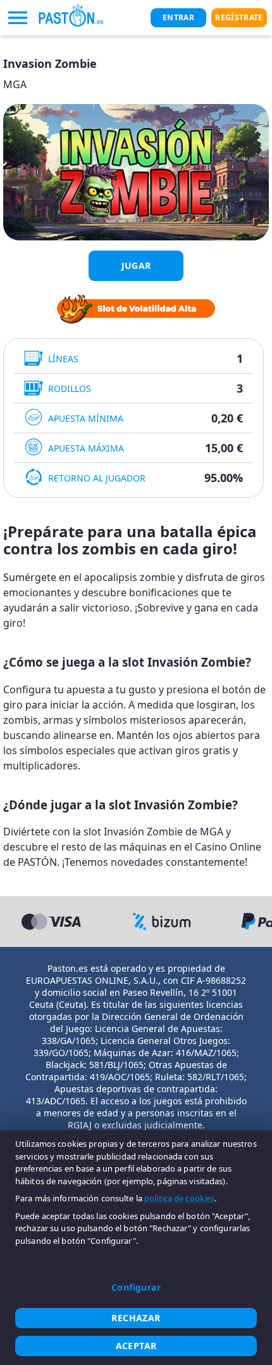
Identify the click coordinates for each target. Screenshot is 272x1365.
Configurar (136, 1287)
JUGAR (136, 265)
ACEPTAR (136, 1346)
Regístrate (239, 17)
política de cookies (179, 1198)
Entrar (178, 17)
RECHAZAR (135, 1318)
